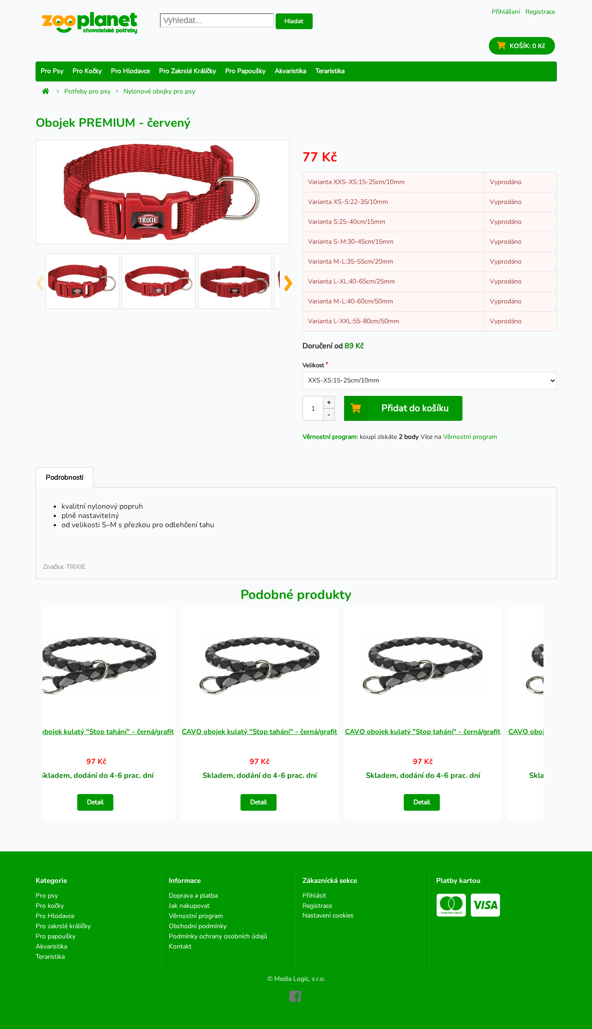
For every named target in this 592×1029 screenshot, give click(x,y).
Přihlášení (506, 11)
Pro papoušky (245, 71)
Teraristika (330, 71)
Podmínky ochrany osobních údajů (218, 936)
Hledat (293, 21)
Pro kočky (87, 71)
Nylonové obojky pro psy (159, 91)
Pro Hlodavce (130, 71)
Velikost (313, 365)
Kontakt (180, 946)
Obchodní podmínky (198, 926)
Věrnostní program (470, 436)
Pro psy (52, 71)
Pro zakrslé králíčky (187, 71)
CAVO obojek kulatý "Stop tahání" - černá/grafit (96, 731)
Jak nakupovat (189, 905)
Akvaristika (290, 71)
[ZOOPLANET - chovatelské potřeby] (89, 23)
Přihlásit (314, 896)
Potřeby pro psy (87, 91)
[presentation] (39, 279)
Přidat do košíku (415, 408)
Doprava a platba (193, 896)
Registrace (540, 11)
